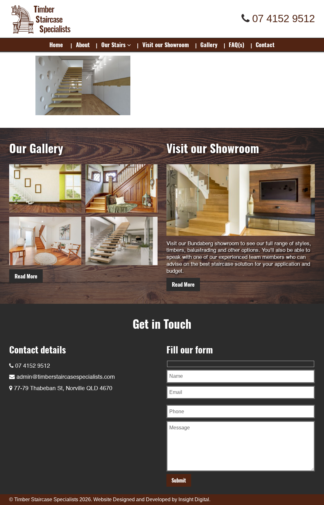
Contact (265, 44)
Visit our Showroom (165, 44)
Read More (26, 276)
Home (56, 44)
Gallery (208, 44)
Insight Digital (193, 499)
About (83, 44)
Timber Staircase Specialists (46, 499)
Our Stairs (113, 44)
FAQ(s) (236, 44)
